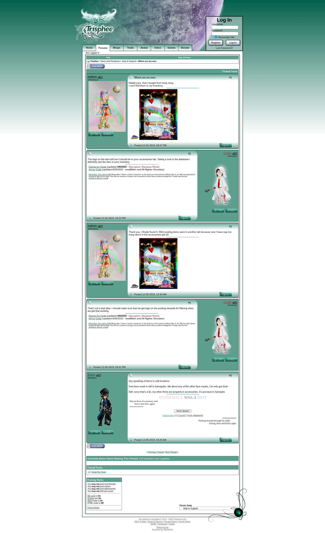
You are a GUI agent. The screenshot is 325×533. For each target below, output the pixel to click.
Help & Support (129, 61)
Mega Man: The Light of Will (100, 174)
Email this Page (99, 472)
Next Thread (171, 452)
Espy (91, 375)
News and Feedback (110, 61)
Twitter (153, 524)
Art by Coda (95, 169)
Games (172, 47)
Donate (185, 47)
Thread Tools (229, 71)
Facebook (162, 524)
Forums (103, 48)
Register (215, 42)
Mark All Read (184, 57)
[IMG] (90, 501)
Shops (116, 47)
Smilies (91, 498)
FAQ (108, 57)
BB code (91, 496)
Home (89, 47)
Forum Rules (93, 508)
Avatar (144, 47)
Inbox (158, 47)
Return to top (162, 527)
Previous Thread (156, 452)
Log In (233, 42)
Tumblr (171, 524)
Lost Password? (224, 47)
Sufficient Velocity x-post (98, 178)
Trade (130, 47)
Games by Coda (97, 166)
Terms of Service (155, 521)
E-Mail (143, 521)
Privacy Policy (170, 521)
